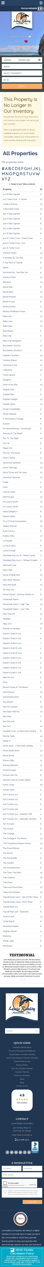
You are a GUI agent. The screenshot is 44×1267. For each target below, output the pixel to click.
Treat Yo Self (8, 916)
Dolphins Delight (10, 399)
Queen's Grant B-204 (12, 653)
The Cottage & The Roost (14, 838)
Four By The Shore (11, 453)
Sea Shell (7, 716)
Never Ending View (11, 575)
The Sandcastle (10, 858)
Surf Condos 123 (10, 794)
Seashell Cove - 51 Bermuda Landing (19, 731)
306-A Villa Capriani (11, 223)
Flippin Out (7, 448)
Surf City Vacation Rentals (22, 1068)
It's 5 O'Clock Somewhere (14, 521)
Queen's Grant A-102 (12, 633)
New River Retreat (11, 580)
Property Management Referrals (22, 1051)
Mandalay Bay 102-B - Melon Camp (19, 555)
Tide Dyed (7, 882)
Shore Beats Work (11, 750)
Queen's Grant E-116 (12, 663)
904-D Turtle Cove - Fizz (14, 243)
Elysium (6, 423)
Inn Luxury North (10, 502)
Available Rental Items (22, 1047)
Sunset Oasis (8, 789)
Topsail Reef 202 (10, 907)
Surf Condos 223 (10, 804)
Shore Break (8, 755)
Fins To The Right (11, 438)
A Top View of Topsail (12, 262)
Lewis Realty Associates (22, 22)
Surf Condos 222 (10, 799)
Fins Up (6, 443)
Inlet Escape (8, 497)
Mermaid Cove (9, 565)
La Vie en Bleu (9, 545)
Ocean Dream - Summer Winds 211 (18, 594)
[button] (22, 66)
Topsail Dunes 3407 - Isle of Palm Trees (20, 897)
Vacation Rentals (22, 1072)
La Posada (7, 541)
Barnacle (7, 282)
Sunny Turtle (8, 785)
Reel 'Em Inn (8, 677)
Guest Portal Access (22, 1061)
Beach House (9, 301)
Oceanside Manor (11, 599)
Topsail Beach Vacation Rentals (22, 1054)
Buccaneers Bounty (12, 345)
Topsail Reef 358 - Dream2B (15, 911)
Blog (22, 1083)
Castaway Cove (10, 365)
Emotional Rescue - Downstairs (17, 428)
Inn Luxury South (10, 506)
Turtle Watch (8, 921)
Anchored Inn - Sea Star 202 (15, 272)
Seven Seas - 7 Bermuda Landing (18, 746)
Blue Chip (7, 336)
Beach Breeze (9, 297)
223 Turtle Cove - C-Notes (15, 199)
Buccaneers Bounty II (12, 350)
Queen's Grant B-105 (12, 648)
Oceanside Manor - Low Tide (16, 609)
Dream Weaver (10, 414)
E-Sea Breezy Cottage (13, 419)
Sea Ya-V (7, 726)
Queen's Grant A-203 (12, 643)
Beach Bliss (8, 292)
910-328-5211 (23, 50)
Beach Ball (7, 287)
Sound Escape (9, 770)
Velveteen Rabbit (10, 926)
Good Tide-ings (10, 467)
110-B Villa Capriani (11, 194)
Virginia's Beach (10, 931)
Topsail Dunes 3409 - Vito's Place (18, 902)
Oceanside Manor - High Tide (16, 604)
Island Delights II (10, 511)
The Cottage (8, 833)
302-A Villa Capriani (11, 214)
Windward (7, 946)
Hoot (5, 487)
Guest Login (29, 46)
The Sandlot (8, 863)
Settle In (6, 741)
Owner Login (14, 46)
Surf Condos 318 (10, 809)
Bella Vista (7, 326)
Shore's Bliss (8, 760)
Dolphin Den (8, 389)
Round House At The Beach (15, 687)
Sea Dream (8, 702)
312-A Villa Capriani (11, 228)
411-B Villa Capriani (11, 233)
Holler (5, 482)
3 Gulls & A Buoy (10, 204)
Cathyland (7, 370)
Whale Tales (8, 941)
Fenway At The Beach (13, 433)
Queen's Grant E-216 (12, 672)
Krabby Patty (8, 536)
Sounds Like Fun (10, 775)
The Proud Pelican (11, 848)
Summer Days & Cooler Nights (17, 780)
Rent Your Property (22, 1075)
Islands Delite (9, 516)
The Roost (8, 853)
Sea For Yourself (10, 706)
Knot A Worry (9, 531)
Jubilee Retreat (10, 526)
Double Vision (9, 404)
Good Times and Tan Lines (15, 472)
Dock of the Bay (10, 384)
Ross (5, 682)
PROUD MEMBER (29, 8)
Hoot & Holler (9, 492)
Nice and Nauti (9, 584)
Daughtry (7, 380)
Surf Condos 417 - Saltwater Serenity (19, 819)
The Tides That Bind (12, 872)
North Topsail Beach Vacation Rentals (22, 1058)
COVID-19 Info (22, 1086)
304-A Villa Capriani (11, 218)
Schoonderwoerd (11, 697)
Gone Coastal (9, 458)
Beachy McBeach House (14, 311)
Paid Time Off (9, 614)
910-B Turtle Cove (11, 248)
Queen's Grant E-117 (12, 667)
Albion (5, 267)
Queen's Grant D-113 (12, 658)
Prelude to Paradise (11, 628)
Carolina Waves (10, 360)
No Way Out (8, 589)
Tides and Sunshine (11, 892)
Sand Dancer (8, 692)
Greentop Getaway (11, 477)
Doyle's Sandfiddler (11, 409)
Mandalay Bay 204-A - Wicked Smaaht (20, 560)
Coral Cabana (9, 375)
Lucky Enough (9, 550)
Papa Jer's (7, 624)
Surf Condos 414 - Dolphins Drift (17, 814)
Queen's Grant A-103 (12, 638)
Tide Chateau (9, 877)
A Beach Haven (10, 253)
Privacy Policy (22, 1065)
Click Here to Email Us (22, 1135)
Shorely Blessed (10, 765)
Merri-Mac (7, 570)
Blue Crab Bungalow (12, 340)
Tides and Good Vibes (13, 887)
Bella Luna (7, 321)
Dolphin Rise (8, 394)
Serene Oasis (9, 736)
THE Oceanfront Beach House (17, 843)
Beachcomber (9, 306)
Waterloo (7, 936)
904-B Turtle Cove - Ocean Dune (18, 238)
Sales (22, 1079)
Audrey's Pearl (9, 277)
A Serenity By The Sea (13, 258)
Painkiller (7, 619)
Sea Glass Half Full (11, 711)
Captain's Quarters (11, 355)
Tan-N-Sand (8, 824)
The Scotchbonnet (11, 867)
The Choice (8, 828)
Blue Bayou (8, 331)
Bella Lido (7, 316)
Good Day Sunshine (12, 463)
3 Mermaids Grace (11, 209)
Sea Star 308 (8, 721)
